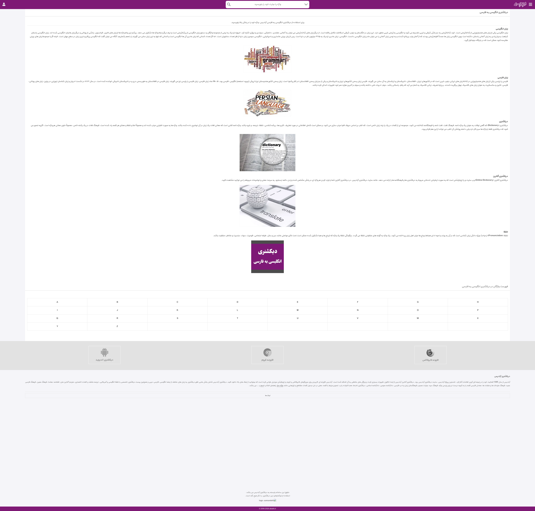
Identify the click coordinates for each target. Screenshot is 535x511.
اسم (262, 385)
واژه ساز (280, 385)
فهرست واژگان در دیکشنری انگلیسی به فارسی (485, 286)
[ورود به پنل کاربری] (4, 4)
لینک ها (267, 395)
